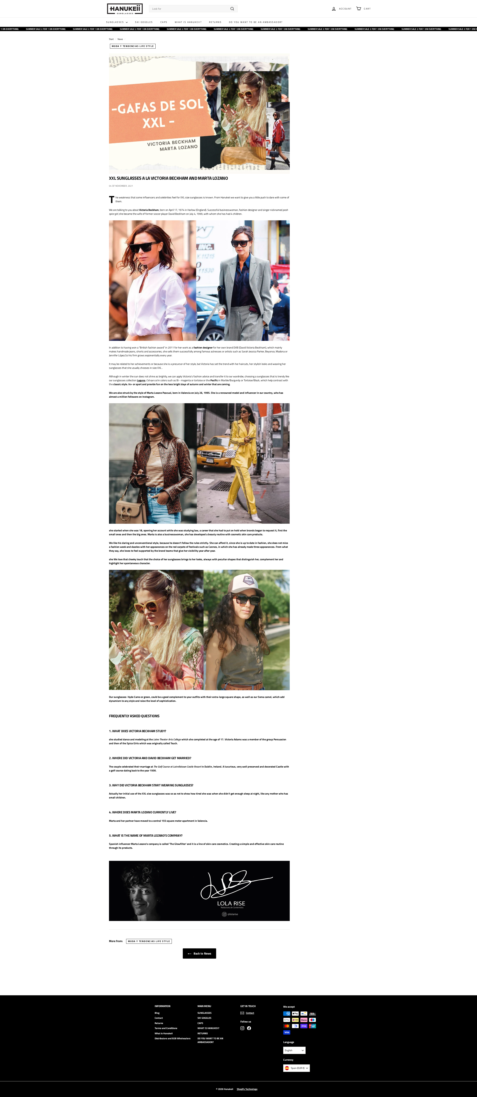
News (120, 39)
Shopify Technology (247, 1089)
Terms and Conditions (166, 1028)
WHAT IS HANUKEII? (188, 22)
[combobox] (193, 8)
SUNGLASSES (115, 22)
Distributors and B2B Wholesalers (172, 1038)
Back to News (202, 953)
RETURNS (215, 22)
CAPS (164, 22)
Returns (159, 1023)
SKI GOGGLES (144, 22)
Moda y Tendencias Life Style (133, 46)
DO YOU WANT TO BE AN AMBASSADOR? (256, 22)
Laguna (141, 380)
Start (111, 39)
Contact (159, 1018)
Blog (157, 1013)
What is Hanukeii (164, 1033)
